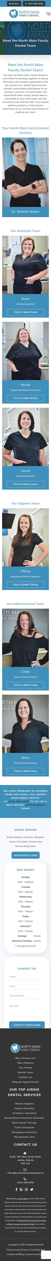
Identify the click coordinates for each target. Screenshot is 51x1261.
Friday (25, 916)
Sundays (22, 936)
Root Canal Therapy (24, 1122)
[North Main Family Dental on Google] (21, 1189)
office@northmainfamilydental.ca (25, 1172)
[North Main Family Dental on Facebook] (16, 1189)
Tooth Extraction (24, 1127)
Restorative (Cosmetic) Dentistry (24, 1117)
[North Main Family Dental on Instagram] (26, 1189)
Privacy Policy (14, 1249)
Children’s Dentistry (24, 1113)
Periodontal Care (24, 1136)
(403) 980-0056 (35, 3)
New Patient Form (25, 855)
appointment (35, 804)
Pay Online (25, 1067)
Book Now (14, 3)
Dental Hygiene (24, 1103)
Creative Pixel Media (34, 1254)
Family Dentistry (24, 1108)
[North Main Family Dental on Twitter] (31, 1189)
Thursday (26, 906)
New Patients (25, 1062)
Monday (25, 877)
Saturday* (25, 926)
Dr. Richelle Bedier (32, 91)
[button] (48, 14)
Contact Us (25, 1077)
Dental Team (25, 1072)
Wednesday (25, 896)
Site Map (41, 1249)
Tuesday (25, 887)
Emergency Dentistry (24, 1132)
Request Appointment (25, 1081)
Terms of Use (28, 1249)
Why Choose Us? (25, 1058)
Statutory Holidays (22, 941)
